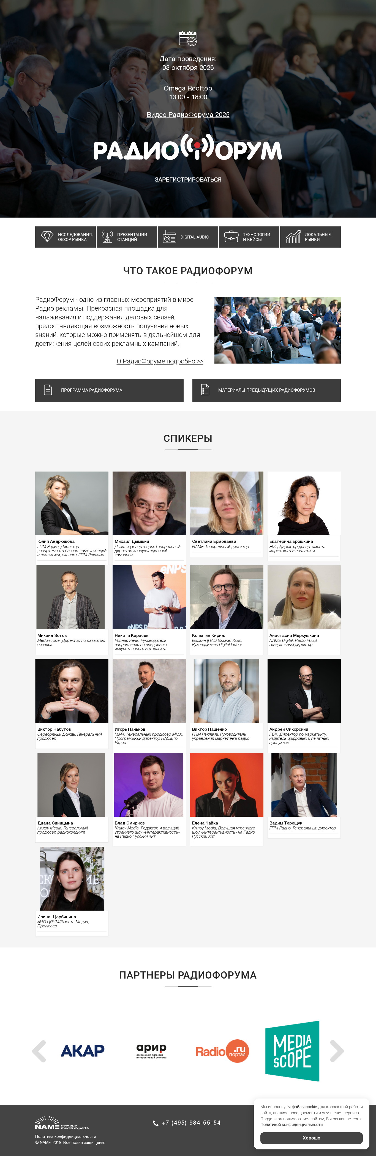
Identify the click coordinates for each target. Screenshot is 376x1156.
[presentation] (39, 1051)
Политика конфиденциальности (65, 1137)
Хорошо (311, 1138)
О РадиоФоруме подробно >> (160, 361)
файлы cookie (304, 1106)
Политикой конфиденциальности (291, 1124)
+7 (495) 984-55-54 (191, 1123)
